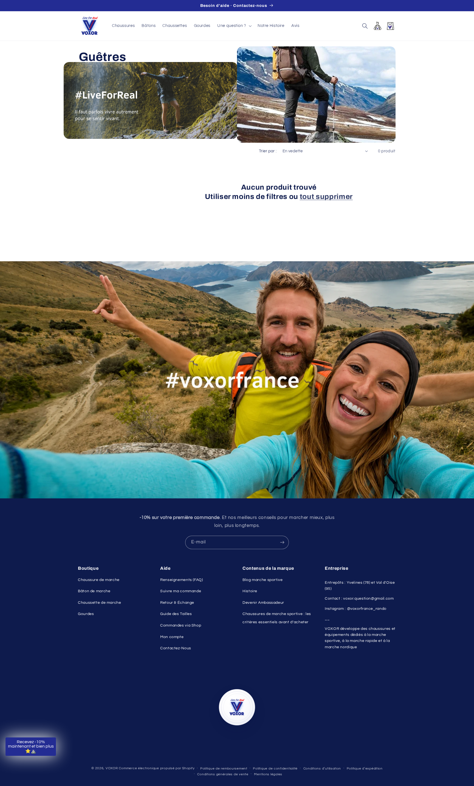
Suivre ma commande (180, 591)
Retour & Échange (177, 603)
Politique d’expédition (365, 768)
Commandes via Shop (180, 625)
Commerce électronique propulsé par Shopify (156, 768)
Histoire (249, 591)
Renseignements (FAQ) (181, 580)
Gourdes (86, 614)
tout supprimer (326, 197)
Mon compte (172, 637)
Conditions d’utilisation (322, 768)
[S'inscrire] (282, 542)
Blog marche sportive (262, 580)
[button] (234, 26)
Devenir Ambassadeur (263, 603)
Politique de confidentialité (275, 768)
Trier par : (268, 151)
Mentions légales (268, 774)
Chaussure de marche (99, 580)
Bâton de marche (94, 591)
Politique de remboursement (223, 768)
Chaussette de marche (99, 603)
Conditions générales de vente (222, 774)
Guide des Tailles (176, 614)
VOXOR (112, 768)
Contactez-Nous (175, 648)
